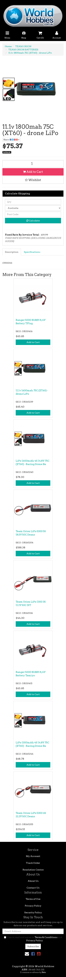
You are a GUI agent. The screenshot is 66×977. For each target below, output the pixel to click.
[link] (33, 953)
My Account (33, 856)
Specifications (32, 252)
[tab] (11, 252)
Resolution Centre (33, 869)
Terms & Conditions (46, 937)
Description (11, 252)
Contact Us (33, 887)
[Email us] (27, 953)
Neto (44, 972)
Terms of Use (33, 899)
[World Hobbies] (33, 15)
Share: (6, 139)
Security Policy (33, 912)
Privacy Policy (33, 905)
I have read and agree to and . (34, 939)
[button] (33, 180)
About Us (33, 881)
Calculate (34, 220)
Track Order (33, 863)
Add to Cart (34, 171)
